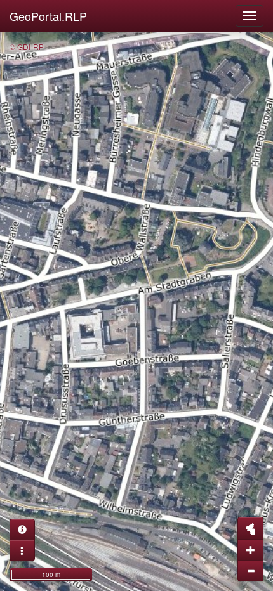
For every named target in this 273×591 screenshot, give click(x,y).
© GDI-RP (27, 46)
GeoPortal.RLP (48, 16)
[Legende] (22, 550)
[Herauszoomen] (250, 570)
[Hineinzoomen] (250, 550)
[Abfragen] (22, 529)
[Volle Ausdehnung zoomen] (250, 528)
